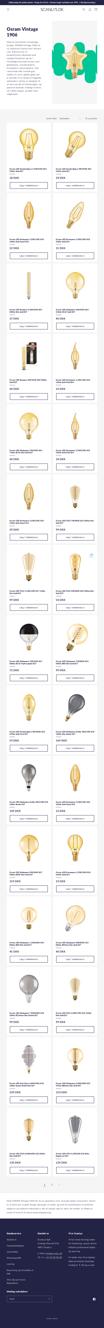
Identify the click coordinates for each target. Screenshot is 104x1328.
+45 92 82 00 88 (53, 1257)
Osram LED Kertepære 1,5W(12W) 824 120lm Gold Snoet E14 (26, 240)
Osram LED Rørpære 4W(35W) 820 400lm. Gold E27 (28, 381)
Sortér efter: (51, 118)
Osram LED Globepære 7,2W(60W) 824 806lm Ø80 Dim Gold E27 (26, 944)
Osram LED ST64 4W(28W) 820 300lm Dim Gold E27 (75, 592)
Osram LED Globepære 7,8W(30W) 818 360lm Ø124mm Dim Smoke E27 (26, 1014)
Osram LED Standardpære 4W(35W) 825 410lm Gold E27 (73, 170)
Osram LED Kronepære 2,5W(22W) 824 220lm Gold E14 (73, 873)
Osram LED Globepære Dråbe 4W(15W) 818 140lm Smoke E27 (28, 803)
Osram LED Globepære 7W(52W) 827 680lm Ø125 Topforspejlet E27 (25, 662)
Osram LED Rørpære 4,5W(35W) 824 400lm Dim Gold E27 (25, 311)
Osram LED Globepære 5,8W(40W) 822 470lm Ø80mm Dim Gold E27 (73, 1084)
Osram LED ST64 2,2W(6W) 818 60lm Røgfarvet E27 (72, 1155)
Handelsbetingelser (15, 1246)
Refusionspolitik (14, 1258)
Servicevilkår (12, 1252)
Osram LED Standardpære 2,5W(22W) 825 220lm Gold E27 (28, 170)
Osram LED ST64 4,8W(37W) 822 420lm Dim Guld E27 (73, 1014)
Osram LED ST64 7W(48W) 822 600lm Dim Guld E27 (75, 522)
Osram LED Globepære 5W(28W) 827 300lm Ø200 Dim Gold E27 (25, 873)
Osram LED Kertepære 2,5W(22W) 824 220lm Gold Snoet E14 (73, 803)
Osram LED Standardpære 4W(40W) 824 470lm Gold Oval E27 (27, 733)
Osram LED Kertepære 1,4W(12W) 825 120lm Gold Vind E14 (73, 381)
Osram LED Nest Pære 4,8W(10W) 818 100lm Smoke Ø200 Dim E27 (26, 1084)
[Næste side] (59, 1185)
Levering (10, 1264)
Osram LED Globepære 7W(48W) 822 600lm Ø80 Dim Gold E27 (72, 662)
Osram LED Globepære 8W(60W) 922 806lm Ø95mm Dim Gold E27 (72, 944)
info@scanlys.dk (54, 1253)
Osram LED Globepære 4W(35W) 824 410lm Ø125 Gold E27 (72, 311)
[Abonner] (49, 1299)
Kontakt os (12, 1239)
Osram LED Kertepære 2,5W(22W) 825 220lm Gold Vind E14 (73, 451)
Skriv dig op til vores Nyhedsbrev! (16, 1281)
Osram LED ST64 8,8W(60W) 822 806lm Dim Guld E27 (27, 1155)
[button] (8, 9)
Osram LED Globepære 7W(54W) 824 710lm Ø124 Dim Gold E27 (25, 451)
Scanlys (55, 1318)
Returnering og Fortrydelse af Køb (20, 1272)
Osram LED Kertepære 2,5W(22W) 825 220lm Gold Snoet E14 (26, 522)
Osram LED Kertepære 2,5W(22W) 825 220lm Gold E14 (73, 240)
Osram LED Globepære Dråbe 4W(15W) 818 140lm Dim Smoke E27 (75, 733)
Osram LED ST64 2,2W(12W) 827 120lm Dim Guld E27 (27, 592)
